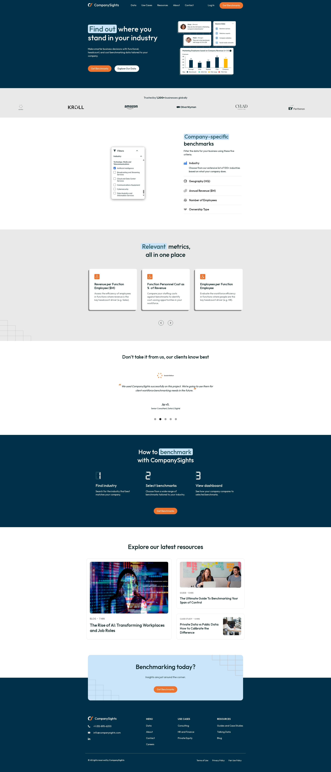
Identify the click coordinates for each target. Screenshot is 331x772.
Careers (150, 744)
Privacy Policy (218, 760)
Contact (189, 5)
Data (133, 5)
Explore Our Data (127, 68)
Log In (211, 5)
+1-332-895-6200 (102, 726)
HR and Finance (186, 732)
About (176, 5)
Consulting (183, 726)
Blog (219, 738)
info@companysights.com (107, 732)
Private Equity (185, 738)
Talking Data (224, 732)
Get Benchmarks (231, 5)
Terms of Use (202, 760)
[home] (103, 5)
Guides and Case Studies (230, 726)
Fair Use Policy (235, 760)
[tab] (213, 154)
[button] (146, 5)
